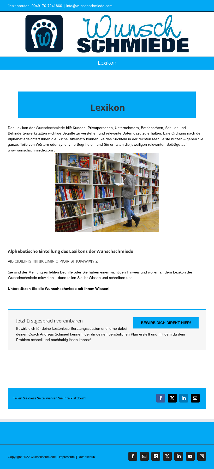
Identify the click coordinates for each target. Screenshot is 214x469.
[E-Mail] (195, 398)
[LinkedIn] (183, 398)
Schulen (172, 128)
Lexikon (107, 107)
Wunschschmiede (50, 128)
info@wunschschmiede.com (89, 6)
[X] (172, 398)
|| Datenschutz (85, 457)
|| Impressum (66, 457)
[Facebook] (161, 398)
